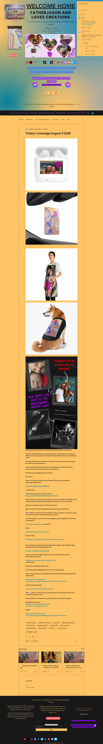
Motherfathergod (31, 622)
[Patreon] (68, 62)
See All (82, 649)
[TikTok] (44, 62)
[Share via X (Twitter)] (29, 636)
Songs (63, 119)
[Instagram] (34, 62)
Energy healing (54, 625)
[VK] (75, 62)
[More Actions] (101, 18)
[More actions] (76, 129)
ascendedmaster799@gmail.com (84, 710)
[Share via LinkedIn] (33, 636)
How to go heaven (62, 628)
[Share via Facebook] (26, 636)
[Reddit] (55, 62)
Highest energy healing (68, 622)
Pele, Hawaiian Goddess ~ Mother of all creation (51, 666)
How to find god (30, 625)
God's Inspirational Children (42, 119)
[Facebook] (37, 62)
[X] (30, 62)
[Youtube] (27, 62)
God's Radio (55, 119)
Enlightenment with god (44, 622)
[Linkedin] (58, 62)
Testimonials (29, 119)
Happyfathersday (31, 628)
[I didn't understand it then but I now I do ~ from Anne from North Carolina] (74, 657)
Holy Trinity (52, 628)
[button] (92, 112)
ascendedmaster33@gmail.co (67, 104)
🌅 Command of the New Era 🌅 (28, 666)
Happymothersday (42, 625)
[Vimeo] (72, 62)
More (68, 119)
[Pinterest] (61, 62)
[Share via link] (36, 636)
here (16, 20)
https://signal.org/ (91, 727)
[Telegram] (48, 62)
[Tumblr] (51, 62)
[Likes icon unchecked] (82, 27)
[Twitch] (65, 62)
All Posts (21, 119)
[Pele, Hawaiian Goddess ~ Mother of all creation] (51, 657)
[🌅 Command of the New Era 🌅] (29, 657)
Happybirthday (42, 628)
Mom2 (35, 632)
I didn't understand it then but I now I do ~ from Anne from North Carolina (74, 667)
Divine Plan (56, 622)
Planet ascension (64, 625)
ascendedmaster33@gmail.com (83, 708)
